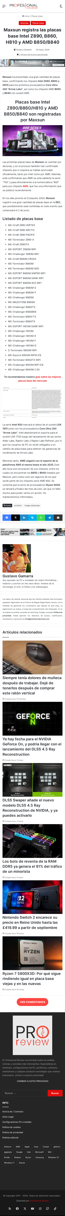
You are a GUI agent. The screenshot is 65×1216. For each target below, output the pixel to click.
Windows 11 (9, 1163)
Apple (27, 1146)
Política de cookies (11, 1127)
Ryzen (28, 1157)
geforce (56, 1146)
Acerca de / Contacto (12, 1111)
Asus (36, 1146)
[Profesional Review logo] (23, 6)
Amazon (7, 1146)
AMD (18, 1146)
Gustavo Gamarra (24, 49)
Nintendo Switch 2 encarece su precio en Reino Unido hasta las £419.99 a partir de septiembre (30, 922)
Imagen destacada (32, 505)
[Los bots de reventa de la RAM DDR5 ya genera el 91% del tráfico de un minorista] (32, 857)
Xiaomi (22, 1163)
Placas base (37, 16)
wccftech (18, 505)
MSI (49, 1152)
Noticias (24, 23)
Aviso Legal (7, 1116)
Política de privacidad (12, 1132)
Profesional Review (39, 1200)
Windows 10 (53, 1157)
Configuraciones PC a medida (16, 1122)
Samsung (39, 1157)
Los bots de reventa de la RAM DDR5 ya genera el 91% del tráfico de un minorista (32, 866)
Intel (29, 1152)
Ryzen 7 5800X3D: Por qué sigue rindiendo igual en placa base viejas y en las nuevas (32, 978)
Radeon (17, 1157)
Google (19, 1152)
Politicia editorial (10, 1137)
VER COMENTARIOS (32, 1002)
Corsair (46, 1146)
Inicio (27, 16)
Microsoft (39, 1152)
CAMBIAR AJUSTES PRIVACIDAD (32, 1081)
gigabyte (8, 1152)
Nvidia (7, 1157)
